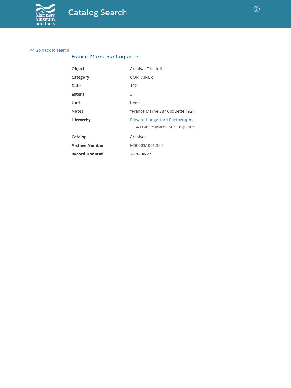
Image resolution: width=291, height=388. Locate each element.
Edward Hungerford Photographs (161, 119)
